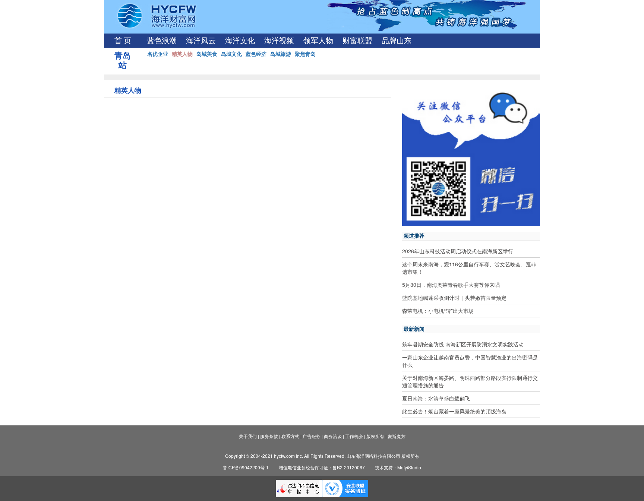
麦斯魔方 (396, 436)
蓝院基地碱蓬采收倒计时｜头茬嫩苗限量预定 (454, 297)
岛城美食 (206, 53)
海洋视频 (279, 41)
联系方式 (290, 436)
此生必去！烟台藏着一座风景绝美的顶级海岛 (454, 411)
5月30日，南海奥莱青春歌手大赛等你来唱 (451, 284)
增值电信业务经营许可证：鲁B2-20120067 (322, 467)
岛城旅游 (280, 53)
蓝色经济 (256, 53)
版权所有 (375, 436)
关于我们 (248, 436)
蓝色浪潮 (162, 41)
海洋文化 (240, 41)
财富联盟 (357, 41)
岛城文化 (231, 53)
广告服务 (312, 436)
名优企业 (157, 53)
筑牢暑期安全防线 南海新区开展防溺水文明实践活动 (463, 344)
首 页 (122, 41)
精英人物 (182, 53)
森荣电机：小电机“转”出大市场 (438, 310)
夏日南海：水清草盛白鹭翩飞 (436, 398)
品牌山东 (396, 41)
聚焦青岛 (305, 53)
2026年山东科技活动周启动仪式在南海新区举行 (457, 251)
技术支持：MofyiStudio (398, 467)
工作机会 (354, 436)
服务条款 (269, 436)
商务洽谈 (333, 436)
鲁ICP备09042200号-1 (246, 467)
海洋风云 (201, 41)
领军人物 (318, 41)
